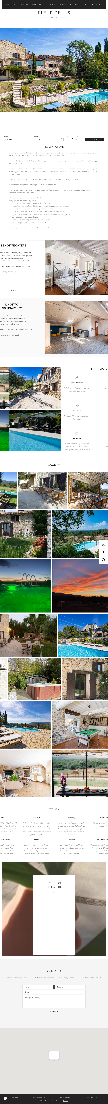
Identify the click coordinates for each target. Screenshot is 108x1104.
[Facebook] (103, 552)
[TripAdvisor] (103, 544)
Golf (3, 817)
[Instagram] (103, 559)
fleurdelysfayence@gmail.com (15, 977)
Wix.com (65, 1101)
